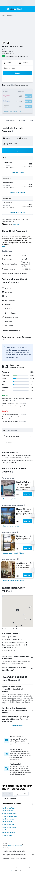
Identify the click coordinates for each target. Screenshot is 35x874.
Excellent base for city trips (14, 403)
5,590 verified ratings (20, 56)
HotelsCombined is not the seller (14, 851)
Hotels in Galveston (8, 833)
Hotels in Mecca (7, 811)
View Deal (27, 494)
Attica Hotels (24, 867)
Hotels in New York (8, 824)
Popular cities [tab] (7, 794)
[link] (13, 499)
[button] (3, 9)
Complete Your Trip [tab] (9, 798)
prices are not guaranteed (15, 845)
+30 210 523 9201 (8, 53)
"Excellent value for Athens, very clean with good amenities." (17, 399)
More (3, 246)
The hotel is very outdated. (14, 414)
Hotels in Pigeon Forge (9, 816)
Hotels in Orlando (8, 819)
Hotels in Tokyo (7, 835)
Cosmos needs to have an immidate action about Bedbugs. (17, 418)
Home (2, 867)
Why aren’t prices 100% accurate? (14, 858)
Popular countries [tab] (21, 794)
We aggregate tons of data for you (14, 854)
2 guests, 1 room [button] (9, 68)
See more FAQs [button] (17, 726)
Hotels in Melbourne (9, 813)
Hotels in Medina (7, 822)
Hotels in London (8, 830)
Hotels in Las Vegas (8, 808)
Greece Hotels (10, 867)
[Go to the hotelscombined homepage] (14, 9)
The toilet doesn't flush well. (14, 421)
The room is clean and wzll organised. (17, 406)
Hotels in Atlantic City (9, 827)
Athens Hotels (10, 871)
